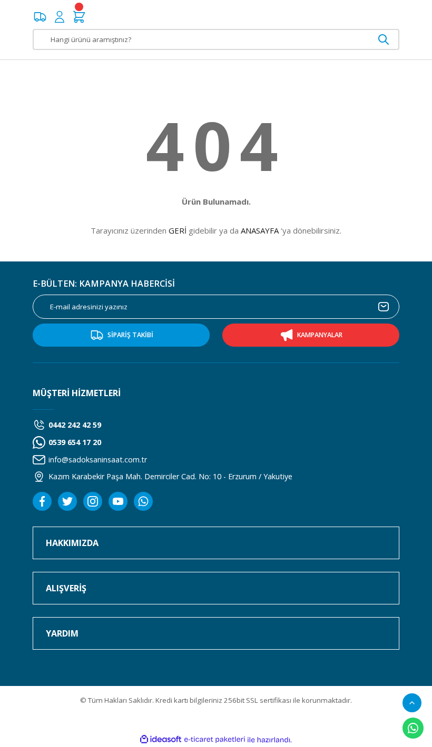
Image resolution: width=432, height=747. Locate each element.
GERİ (177, 230)
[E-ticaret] (215, 739)
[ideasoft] (161, 739)
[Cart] (79, 16)
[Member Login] (59, 16)
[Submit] (383, 307)
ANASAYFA (260, 230)
